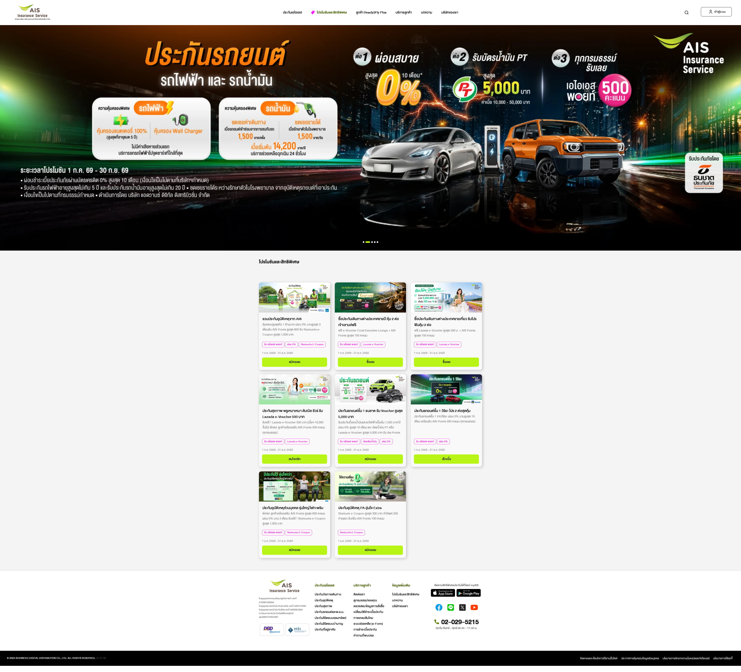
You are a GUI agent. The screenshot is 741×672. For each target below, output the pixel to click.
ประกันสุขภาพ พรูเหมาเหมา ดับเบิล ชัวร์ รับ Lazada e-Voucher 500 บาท (292, 414)
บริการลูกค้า (404, 12)
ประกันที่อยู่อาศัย (325, 629)
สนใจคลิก (295, 459)
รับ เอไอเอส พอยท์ (273, 344)
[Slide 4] (377, 242)
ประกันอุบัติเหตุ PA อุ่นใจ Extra (360, 508)
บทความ (426, 12)
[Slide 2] (372, 242)
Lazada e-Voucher (373, 344)
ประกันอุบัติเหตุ (324, 600)
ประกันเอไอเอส (292, 12)
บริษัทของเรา (449, 12)
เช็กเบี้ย (446, 459)
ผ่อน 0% (291, 344)
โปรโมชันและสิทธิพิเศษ (332, 12)
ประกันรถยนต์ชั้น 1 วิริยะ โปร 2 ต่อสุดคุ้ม (442, 411)
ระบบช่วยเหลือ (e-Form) (368, 623)
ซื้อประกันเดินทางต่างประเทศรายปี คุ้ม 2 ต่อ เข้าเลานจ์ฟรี (368, 322)
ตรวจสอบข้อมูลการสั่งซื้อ (369, 606)
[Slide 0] (363, 242)
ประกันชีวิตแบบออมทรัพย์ (330, 617)
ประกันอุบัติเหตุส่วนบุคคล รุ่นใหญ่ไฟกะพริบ (292, 508)
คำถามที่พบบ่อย (364, 635)
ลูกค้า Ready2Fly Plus (371, 12)
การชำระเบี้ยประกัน (365, 629)
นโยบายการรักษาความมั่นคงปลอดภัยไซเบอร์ (686, 658)
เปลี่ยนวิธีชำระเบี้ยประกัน (368, 611)
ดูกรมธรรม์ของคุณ (365, 600)
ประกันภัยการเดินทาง (328, 594)
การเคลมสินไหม (363, 617)
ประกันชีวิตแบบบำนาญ (329, 623)
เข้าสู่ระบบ (720, 11)
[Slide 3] (375, 242)
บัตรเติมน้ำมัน (370, 441)
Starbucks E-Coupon (312, 344)
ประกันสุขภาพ (323, 606)
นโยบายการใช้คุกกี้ (723, 658)
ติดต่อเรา (359, 594)
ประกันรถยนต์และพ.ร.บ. (329, 611)
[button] (686, 12)
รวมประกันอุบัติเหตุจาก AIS (282, 319)
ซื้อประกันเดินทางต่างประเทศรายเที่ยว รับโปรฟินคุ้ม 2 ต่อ (445, 322)
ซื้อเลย (370, 361)
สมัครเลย (294, 361)
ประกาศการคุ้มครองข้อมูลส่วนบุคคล (640, 658)
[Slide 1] (367, 242)
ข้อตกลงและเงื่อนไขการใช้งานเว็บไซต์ (599, 658)
